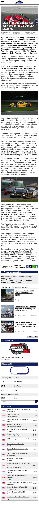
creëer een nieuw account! (11, 282)
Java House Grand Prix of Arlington (18, 419)
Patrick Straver (29, 33)
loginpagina (14, 280)
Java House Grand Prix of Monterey (18, 497)
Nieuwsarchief (32, 337)
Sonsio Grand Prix (12, 434)
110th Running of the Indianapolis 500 (18, 439)
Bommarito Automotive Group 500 (17, 449)
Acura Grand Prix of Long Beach (17, 429)
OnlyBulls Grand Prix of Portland (17, 470)
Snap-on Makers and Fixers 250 (12, 357)
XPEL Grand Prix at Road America (17, 454)
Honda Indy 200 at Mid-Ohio (15, 458)
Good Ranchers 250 (13, 414)
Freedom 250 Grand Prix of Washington (19, 482)
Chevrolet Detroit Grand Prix (15, 444)
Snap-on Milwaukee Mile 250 (16, 492)
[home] (19, 3)
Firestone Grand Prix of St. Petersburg (19, 409)
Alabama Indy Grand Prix (15, 424)
